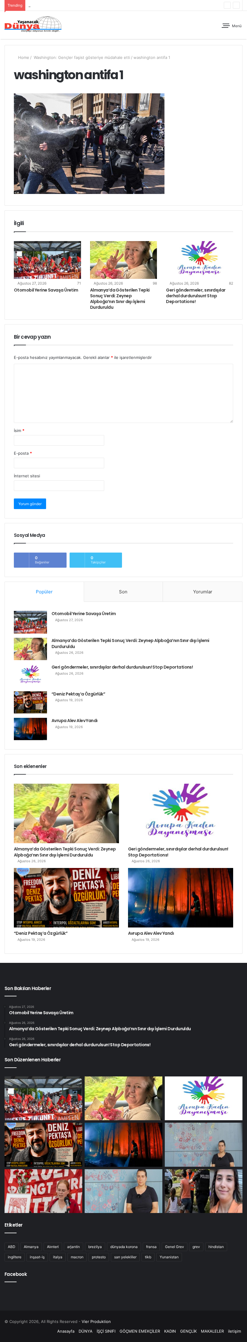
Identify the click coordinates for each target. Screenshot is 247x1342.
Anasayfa (65, 1331)
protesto (99, 1257)
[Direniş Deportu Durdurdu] (203, 1145)
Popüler (44, 592)
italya (57, 1257)
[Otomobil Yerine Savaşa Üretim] (47, 260)
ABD (11, 1246)
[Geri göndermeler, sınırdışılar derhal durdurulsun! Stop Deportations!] (199, 260)
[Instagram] (41, 1331)
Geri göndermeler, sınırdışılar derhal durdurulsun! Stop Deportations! (92, 5)
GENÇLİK (188, 1331)
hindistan (216, 1246)
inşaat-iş (37, 1257)
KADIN (170, 1331)
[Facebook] (20, 1331)
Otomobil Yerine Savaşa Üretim (46, 290)
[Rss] (49, 1331)
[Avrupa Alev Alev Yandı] (30, 729)
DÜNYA (85, 1331)
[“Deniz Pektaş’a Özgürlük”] (30, 702)
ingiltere (14, 1257)
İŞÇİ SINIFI (106, 1331)
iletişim (234, 1331)
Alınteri (53, 1246)
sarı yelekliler (125, 1257)
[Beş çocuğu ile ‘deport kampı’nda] (123, 1191)
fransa (151, 1246)
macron (77, 1257)
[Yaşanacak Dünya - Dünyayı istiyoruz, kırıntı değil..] (33, 24)
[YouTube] (34, 1331)
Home (23, 57)
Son (123, 592)
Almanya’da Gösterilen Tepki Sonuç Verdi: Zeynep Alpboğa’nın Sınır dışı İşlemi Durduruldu (120, 298)
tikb (148, 1257)
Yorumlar (202, 592)
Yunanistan (169, 1257)
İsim (19, 430)
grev (196, 1246)
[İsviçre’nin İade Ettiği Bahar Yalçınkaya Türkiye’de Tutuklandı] (203, 1191)
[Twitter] (27, 1331)
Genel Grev (174, 1246)
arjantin (73, 1246)
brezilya (95, 1246)
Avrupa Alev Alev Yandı (75, 721)
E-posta (23, 453)
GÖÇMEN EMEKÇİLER (140, 1331)
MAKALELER (212, 1331)
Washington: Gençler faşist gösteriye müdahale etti (81, 57)
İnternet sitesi (27, 475)
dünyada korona (124, 1246)
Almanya (31, 1246)
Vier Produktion (96, 1321)
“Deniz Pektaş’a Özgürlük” (78, 694)
